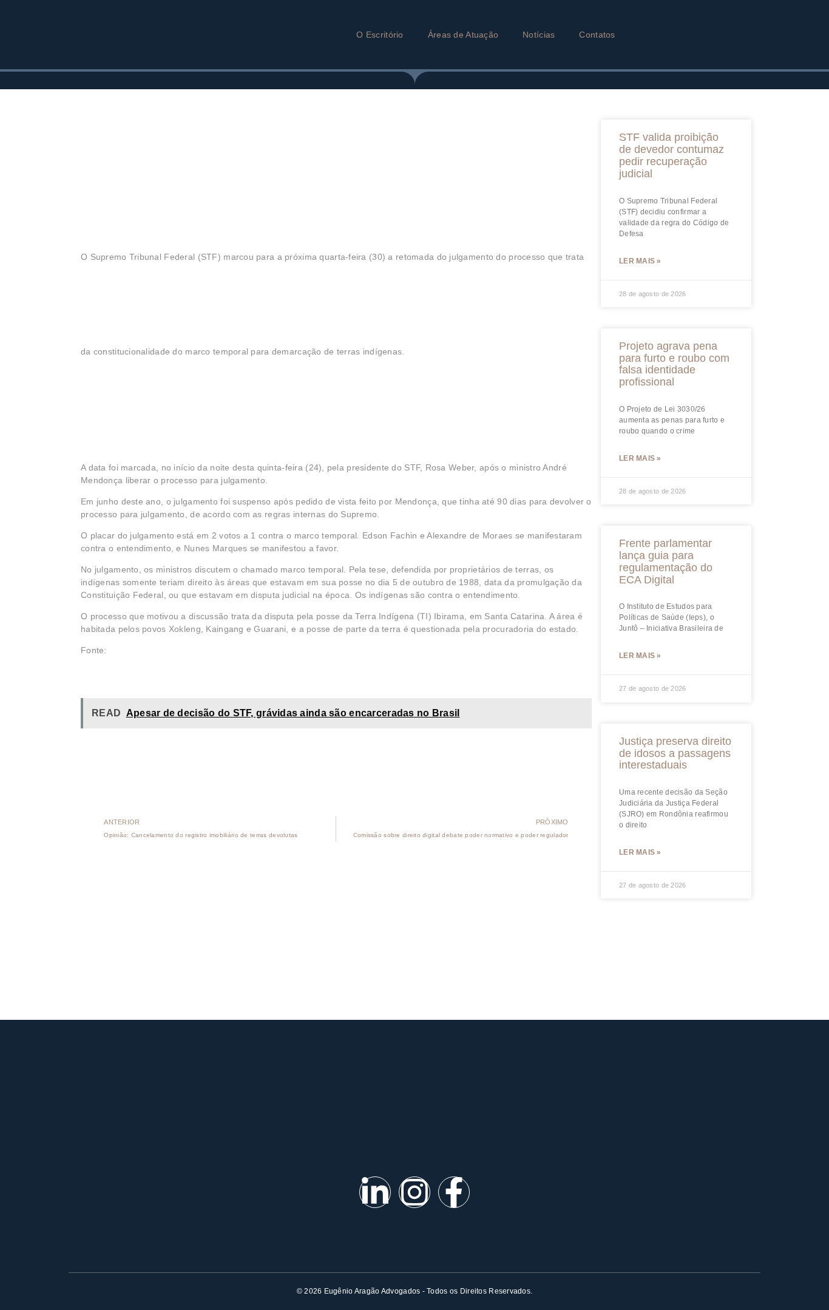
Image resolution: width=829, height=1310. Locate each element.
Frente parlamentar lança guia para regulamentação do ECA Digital (665, 561)
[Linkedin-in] (375, 1192)
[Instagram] (414, 1192)
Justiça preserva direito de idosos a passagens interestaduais (675, 753)
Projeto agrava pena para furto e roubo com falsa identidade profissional (674, 364)
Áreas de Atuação (463, 34)
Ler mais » (640, 261)
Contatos (597, 34)
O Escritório (379, 34)
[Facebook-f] (454, 1192)
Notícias (539, 34)
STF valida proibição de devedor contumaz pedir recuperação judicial (671, 155)
